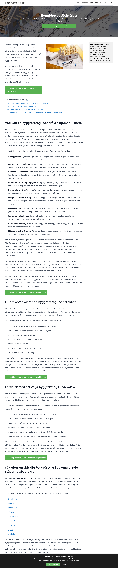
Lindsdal (11, 534)
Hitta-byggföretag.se (15, 2)
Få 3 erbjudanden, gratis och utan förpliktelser (59, 26)
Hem (78, 3)
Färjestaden (13, 512)
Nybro (10, 529)
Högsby (11, 521)
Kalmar (11, 503)
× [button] (116, 555)
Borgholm (12, 499)
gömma (29, 100)
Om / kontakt (95, 3)
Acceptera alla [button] (53, 564)
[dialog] (59, 561)
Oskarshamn (13, 516)
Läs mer (77, 560)
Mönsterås (12, 507)
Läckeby (11, 525)
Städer (85, 3)
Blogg (106, 3)
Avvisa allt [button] (66, 564)
